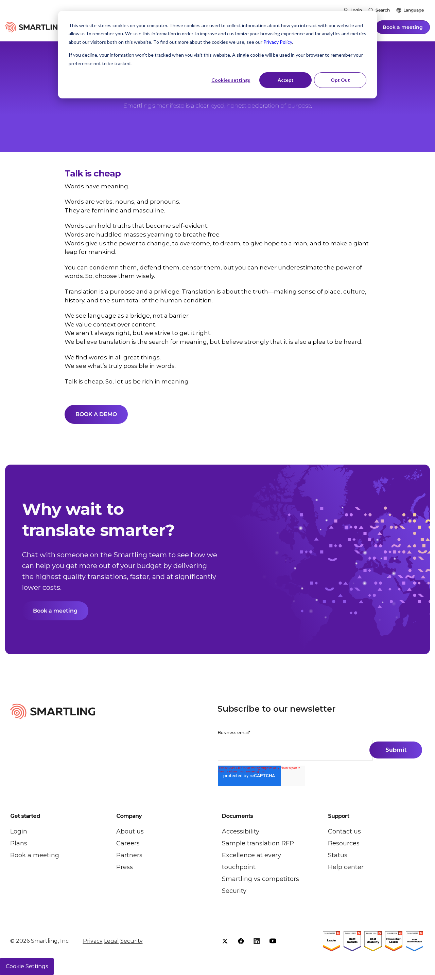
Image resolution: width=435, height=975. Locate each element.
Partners (129, 855)
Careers (128, 843)
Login (356, 10)
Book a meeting (403, 27)
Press (124, 867)
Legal (111, 941)
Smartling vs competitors (260, 879)
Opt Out (340, 80)
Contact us (344, 831)
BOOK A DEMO (96, 414)
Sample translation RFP (258, 843)
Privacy (93, 941)
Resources (344, 843)
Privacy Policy (277, 42)
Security (234, 891)
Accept (286, 80)
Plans (18, 843)
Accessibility (240, 831)
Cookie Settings (27, 966)
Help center (346, 867)
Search (383, 10)
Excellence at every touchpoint (251, 861)
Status (337, 855)
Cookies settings (230, 80)
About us (130, 831)
